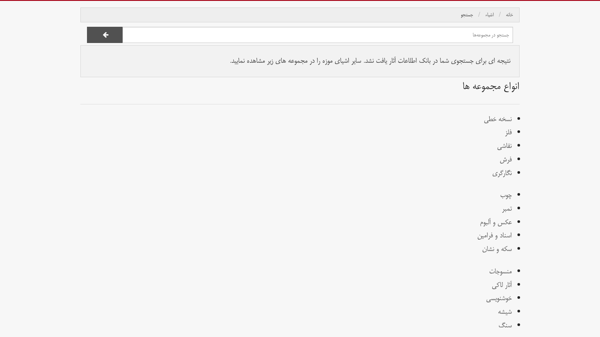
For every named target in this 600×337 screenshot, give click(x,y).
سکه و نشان (497, 249)
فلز (508, 132)
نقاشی (504, 146)
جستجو (467, 15)
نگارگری (502, 173)
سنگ (505, 325)
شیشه (505, 312)
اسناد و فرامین (494, 235)
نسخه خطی (498, 119)
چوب (506, 195)
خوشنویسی (499, 298)
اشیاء (489, 15)
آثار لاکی (502, 285)
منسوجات (500, 271)
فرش (506, 159)
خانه (509, 15)
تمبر (507, 209)
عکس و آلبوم (496, 222)
